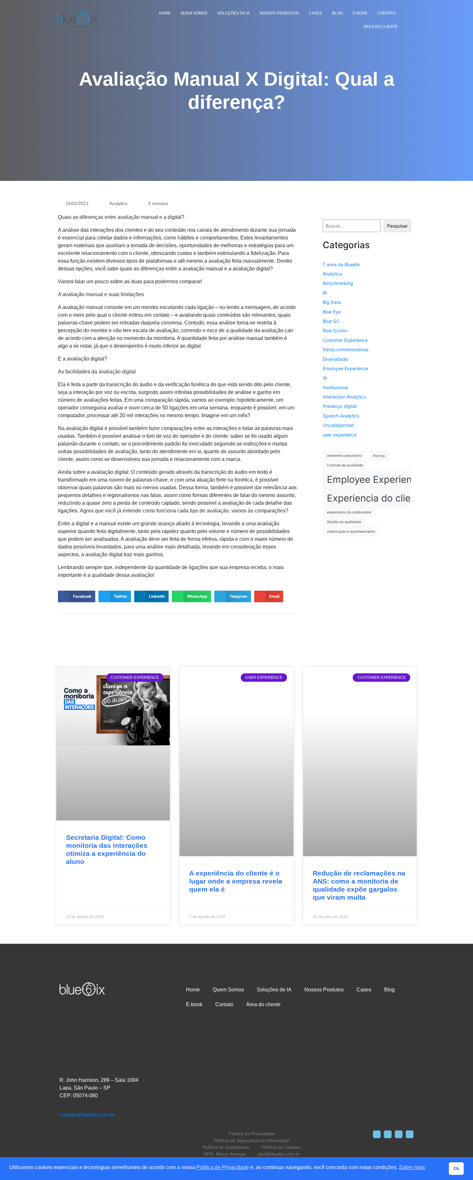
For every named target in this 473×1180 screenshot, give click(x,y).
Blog (337, 13)
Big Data (332, 302)
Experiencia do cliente (376, 498)
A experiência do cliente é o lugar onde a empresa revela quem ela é (235, 881)
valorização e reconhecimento (351, 531)
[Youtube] (409, 1134)
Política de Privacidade (222, 1167)
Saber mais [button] (412, 1167)
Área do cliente (380, 26)
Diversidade (335, 359)
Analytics (118, 203)
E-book (360, 13)
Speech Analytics (341, 415)
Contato (386, 13)
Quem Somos (194, 13)
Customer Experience (345, 340)
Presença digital (340, 406)
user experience (340, 434)
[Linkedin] (399, 1134)
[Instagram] (388, 1134)
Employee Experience (345, 368)
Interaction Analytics (344, 396)
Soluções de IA (233, 13)
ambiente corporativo (344, 456)
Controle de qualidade (345, 465)
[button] (76, 596)
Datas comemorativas (345, 349)
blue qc (379, 456)
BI (325, 292)
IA (325, 377)
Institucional (335, 387)
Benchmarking (338, 283)
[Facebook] (377, 1134)
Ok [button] (456, 1168)
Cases (315, 13)
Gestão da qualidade (344, 522)
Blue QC (331, 321)
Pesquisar (397, 226)
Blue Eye (332, 311)
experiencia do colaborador (349, 512)
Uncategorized (338, 425)
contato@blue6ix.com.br (87, 1115)
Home (165, 13)
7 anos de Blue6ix (341, 264)
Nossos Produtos (279, 13)
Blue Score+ (335, 330)
